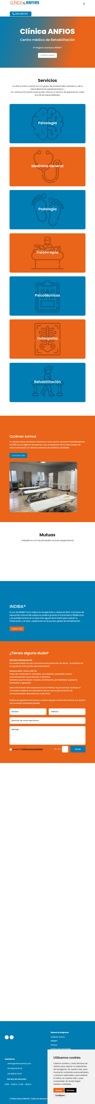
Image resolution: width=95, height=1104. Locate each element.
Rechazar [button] (70, 1090)
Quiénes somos (58, 1037)
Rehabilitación (47, 381)
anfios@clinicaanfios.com (19, 1063)
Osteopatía (47, 338)
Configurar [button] (60, 1095)
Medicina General (47, 166)
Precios (54, 1045)
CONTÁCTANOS (47, 55)
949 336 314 (21, 13)
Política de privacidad (32, 749)
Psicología (47, 122)
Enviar (78, 749)
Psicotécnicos (47, 295)
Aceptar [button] (58, 1090)
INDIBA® (54, 1041)
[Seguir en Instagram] (12, 1037)
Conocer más (18, 455)
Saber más (17, 628)
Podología (47, 209)
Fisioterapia (47, 252)
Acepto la (27, 749)
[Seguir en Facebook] (7, 1037)
